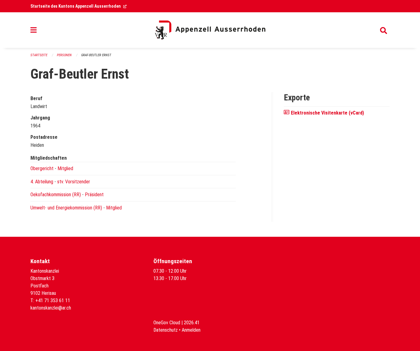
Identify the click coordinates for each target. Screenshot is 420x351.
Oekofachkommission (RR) (55, 194)
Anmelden (191, 330)
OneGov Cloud (166, 323)
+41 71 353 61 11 (52, 300)
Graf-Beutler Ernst (96, 55)
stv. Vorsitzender (73, 182)
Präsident (94, 194)
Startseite (38, 55)
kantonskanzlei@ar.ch (50, 308)
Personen (64, 55)
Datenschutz (165, 330)
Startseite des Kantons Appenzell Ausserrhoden (78, 6)
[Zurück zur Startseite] (210, 30)
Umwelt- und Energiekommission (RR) (66, 208)
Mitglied (65, 168)
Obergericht (41, 168)
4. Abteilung (41, 182)
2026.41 (192, 323)
